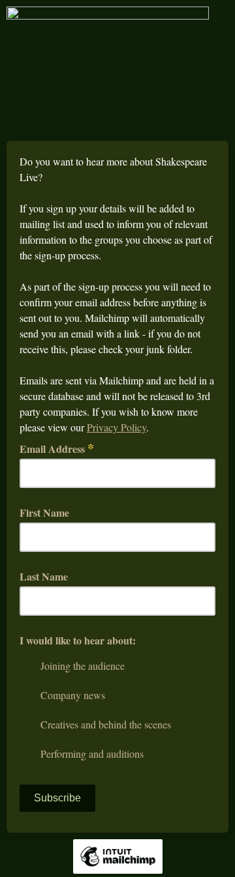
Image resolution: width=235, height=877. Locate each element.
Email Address (57, 448)
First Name (44, 512)
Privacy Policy (116, 427)
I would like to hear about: (78, 640)
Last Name (44, 576)
